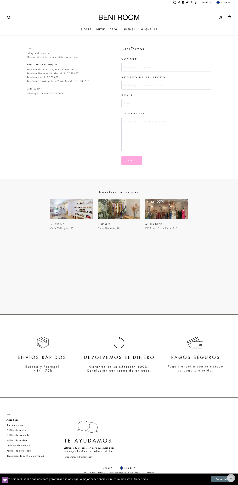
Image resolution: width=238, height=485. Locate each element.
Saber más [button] (141, 479)
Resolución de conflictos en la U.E (25, 455)
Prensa (130, 29)
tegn (114, 29)
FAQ (8, 414)
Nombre (129, 59)
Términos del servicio (18, 445)
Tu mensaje (133, 113)
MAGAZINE (149, 29)
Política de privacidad (18, 450)
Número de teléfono (143, 77)
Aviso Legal (12, 419)
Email (128, 95)
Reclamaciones (14, 425)
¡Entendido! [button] (222, 479)
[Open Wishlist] (5, 480)
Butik (100, 29)
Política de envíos (16, 430)
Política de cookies (16, 440)
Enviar (132, 160)
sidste (86, 29)
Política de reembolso (18, 435)
